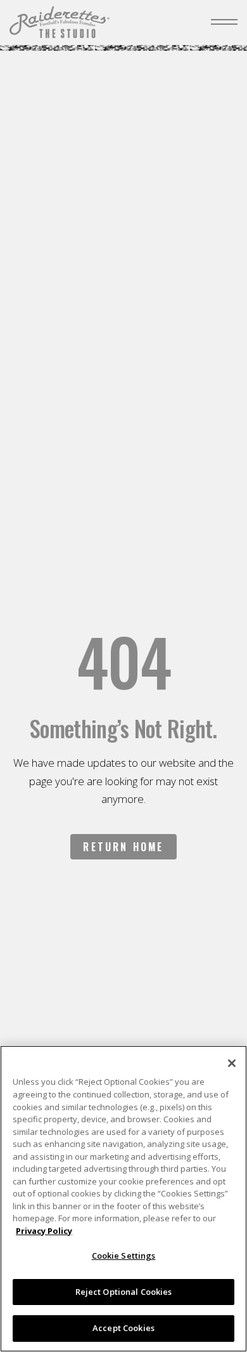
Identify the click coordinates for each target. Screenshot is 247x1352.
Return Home (123, 846)
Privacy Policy (44, 1230)
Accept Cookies (123, 1328)
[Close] (232, 1063)
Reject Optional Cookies (123, 1291)
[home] (60, 22)
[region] (123, 1198)
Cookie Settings (124, 1255)
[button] (224, 22)
